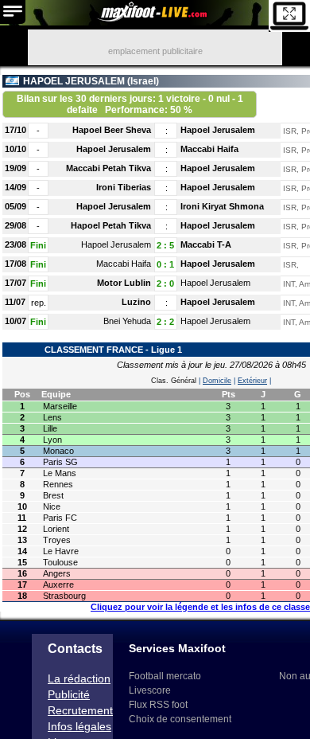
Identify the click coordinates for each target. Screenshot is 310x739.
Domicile (217, 381)
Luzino (136, 302)
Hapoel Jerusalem (217, 130)
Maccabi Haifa (209, 149)
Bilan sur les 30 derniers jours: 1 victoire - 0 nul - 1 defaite (130, 104)
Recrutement (80, 710)
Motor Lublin (124, 282)
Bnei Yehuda (127, 321)
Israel (143, 81)
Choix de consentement (180, 719)
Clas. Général (173, 381)
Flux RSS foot (158, 704)
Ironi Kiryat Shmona (222, 206)
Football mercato (165, 676)
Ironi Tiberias (123, 187)
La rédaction (79, 678)
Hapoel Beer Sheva (111, 130)
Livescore (150, 690)
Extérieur (252, 381)
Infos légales (79, 726)
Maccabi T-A (205, 244)
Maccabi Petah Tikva (108, 168)
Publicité (69, 694)
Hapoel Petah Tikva (111, 225)
